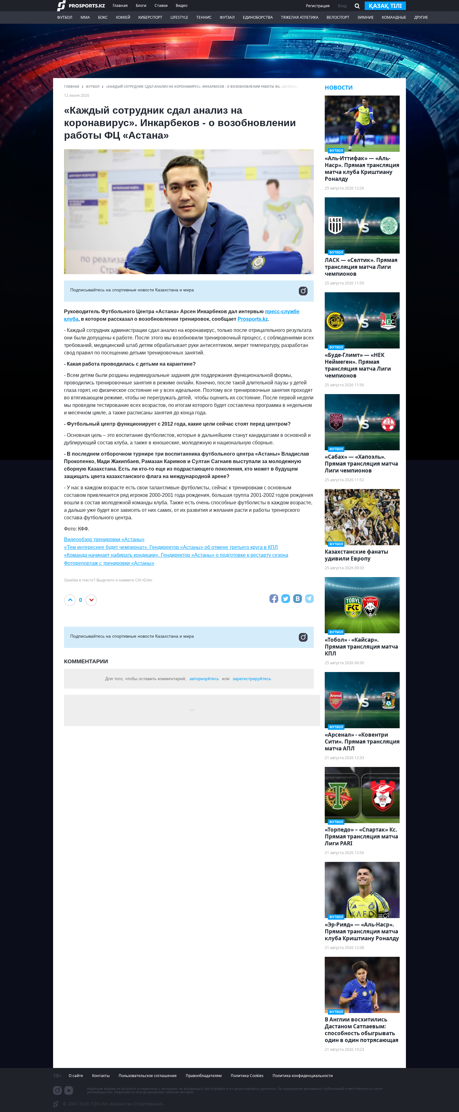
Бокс (103, 17)
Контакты (101, 1075)
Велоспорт (338, 17)
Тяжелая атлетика (299, 17)
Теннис (204, 17)
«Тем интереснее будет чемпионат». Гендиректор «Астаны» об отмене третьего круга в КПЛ (171, 547)
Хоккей (123, 17)
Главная (120, 5)
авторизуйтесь (204, 678)
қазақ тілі (385, 5)
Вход (342, 5)
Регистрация (318, 5)
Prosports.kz (253, 319)
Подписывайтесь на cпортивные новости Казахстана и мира (132, 289)
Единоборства (258, 17)
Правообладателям (204, 1075)
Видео (181, 5)
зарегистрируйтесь (252, 678)
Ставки (161, 5)
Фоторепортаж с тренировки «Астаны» (109, 563)
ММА (85, 17)
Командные (394, 17)
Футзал (227, 17)
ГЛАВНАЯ (71, 86)
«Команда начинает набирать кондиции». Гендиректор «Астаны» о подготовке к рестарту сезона (176, 555)
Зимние (366, 17)
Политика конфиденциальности (303, 1075)
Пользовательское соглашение (148, 1075)
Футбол (64, 17)
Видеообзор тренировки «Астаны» (104, 539)
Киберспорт (150, 17)
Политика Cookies (247, 1075)
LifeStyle (179, 17)
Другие (421, 17)
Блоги (141, 5)
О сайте (76, 1075)
